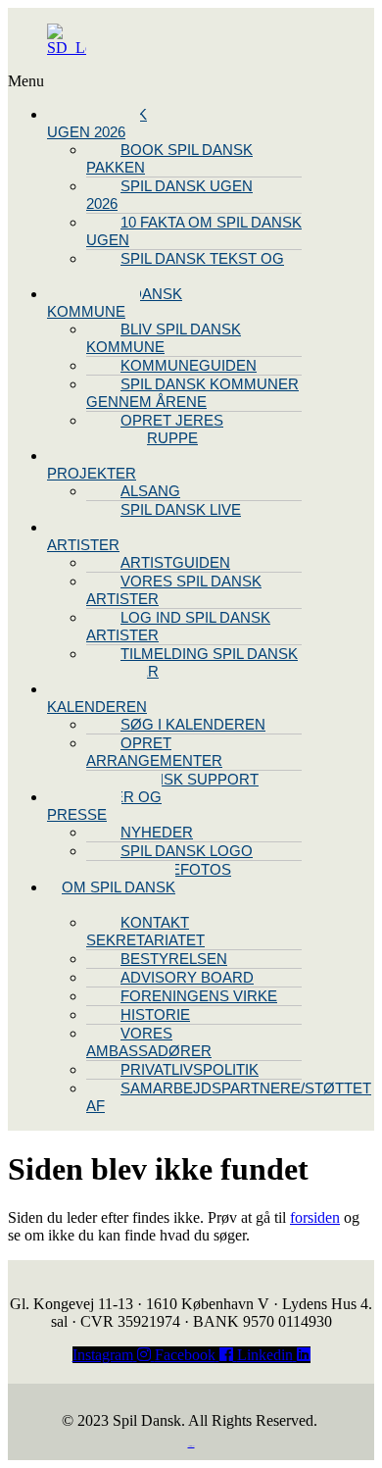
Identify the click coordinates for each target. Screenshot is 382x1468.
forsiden (315, 1217)
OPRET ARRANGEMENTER (154, 751)
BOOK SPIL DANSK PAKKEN (169, 158)
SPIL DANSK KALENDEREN (97, 698)
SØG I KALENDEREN (192, 724)
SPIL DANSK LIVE (180, 509)
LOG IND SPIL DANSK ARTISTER (178, 626)
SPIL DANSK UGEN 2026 (97, 123)
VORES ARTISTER (83, 536)
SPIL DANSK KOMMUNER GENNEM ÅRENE (192, 393)
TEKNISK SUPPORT (189, 779)
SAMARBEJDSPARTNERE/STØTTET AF (228, 1097)
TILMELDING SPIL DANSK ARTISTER (192, 662)
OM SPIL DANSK (118, 887)
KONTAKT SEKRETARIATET (145, 931)
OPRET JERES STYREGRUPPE (154, 429)
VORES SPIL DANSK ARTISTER (174, 590)
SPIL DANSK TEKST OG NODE (185, 267)
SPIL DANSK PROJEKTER (97, 464)
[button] (95, 81)
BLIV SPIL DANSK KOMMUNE (114, 302)
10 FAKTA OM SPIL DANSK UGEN (194, 231)
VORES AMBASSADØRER (149, 1042)
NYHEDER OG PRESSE (104, 805)
